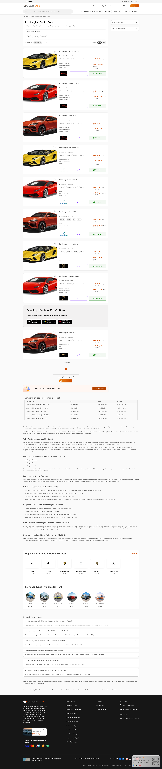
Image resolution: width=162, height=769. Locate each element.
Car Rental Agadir (72, 705)
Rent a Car (96, 6)
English (84, 765)
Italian (131, 765)
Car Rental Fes (71, 713)
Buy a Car (104, 6)
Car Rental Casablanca (73, 709)
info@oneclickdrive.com (130, 709)
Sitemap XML (100, 705)
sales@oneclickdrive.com (131, 719)
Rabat (32, 16)
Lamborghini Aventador (31, 466)
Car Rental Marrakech (73, 717)
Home (27, 16)
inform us (120, 681)
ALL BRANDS (131, 553)
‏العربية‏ (89, 765)
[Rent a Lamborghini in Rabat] (42, 61)
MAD (99, 42)
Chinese (125, 765)
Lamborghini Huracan (31, 460)
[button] (126, 11)
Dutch (101, 765)
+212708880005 (128, 705)
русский (106, 765)
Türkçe (113, 765)
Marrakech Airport (72, 742)
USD (104, 42)
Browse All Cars (66, 381)
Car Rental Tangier (72, 734)
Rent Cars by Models (33, 32)
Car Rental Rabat (72, 730)
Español (118, 765)
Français (95, 765)
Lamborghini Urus (30, 463)
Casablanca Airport (72, 738)
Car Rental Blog (101, 709)
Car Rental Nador (72, 722)
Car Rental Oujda (71, 726)
